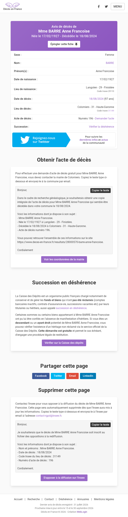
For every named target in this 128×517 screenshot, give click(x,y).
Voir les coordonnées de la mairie (64, 259)
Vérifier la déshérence (101, 126)
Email (72, 375)
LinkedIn (88, 375)
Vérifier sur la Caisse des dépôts (64, 342)
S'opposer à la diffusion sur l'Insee (64, 477)
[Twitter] (106, 6)
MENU (118, 6)
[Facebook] (99, 6)
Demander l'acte (104, 118)
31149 (111, 110)
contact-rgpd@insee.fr (48, 415)
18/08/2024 (96, 98)
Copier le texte (100, 190)
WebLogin (82, 511)
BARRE (110, 63)
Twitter (58, 375)
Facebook (41, 375)
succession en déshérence (71, 308)
